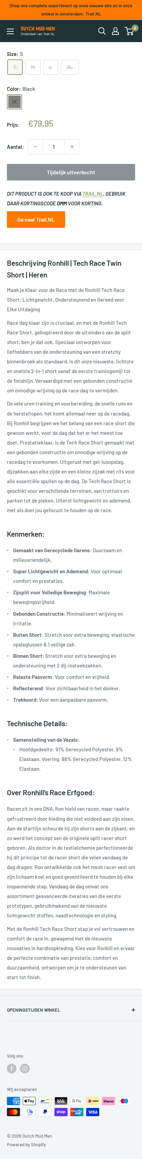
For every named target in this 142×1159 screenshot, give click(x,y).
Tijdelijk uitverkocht (71, 172)
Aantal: (15, 147)
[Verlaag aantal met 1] (35, 146)
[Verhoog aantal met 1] (72, 146)
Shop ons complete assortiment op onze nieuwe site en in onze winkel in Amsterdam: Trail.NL (71, 10)
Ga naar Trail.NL (36, 219)
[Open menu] (10, 31)
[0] (129, 31)
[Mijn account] (115, 31)
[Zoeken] (102, 31)
